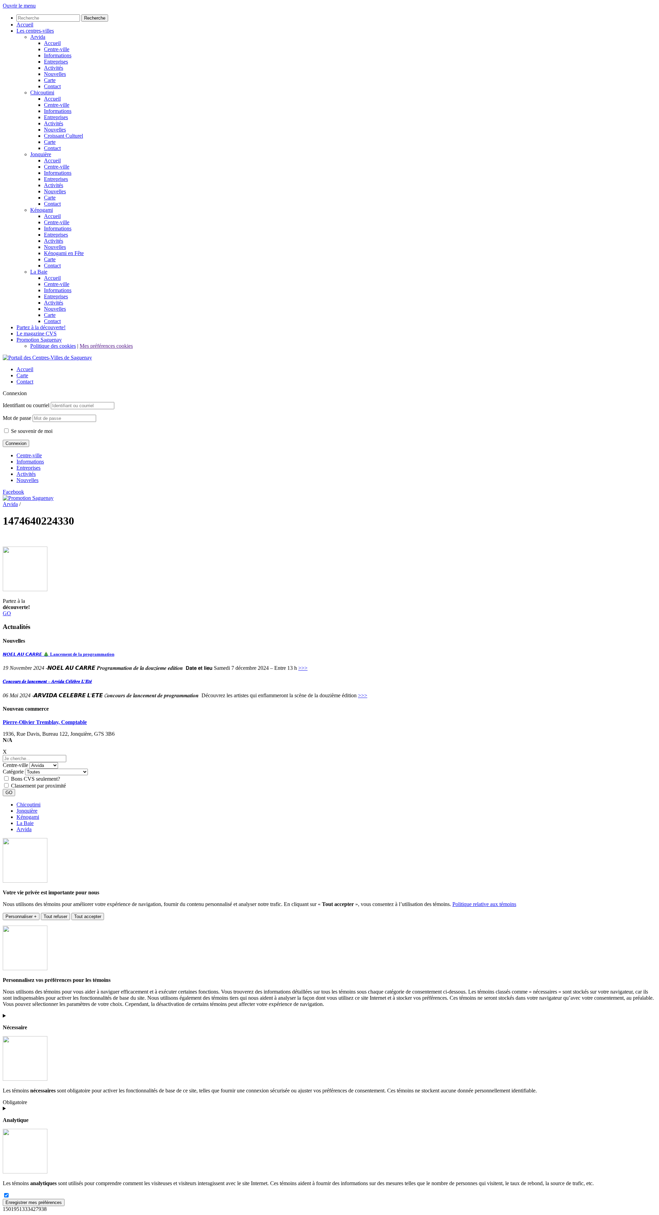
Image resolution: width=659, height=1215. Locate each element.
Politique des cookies (53, 346)
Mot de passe (17, 418)
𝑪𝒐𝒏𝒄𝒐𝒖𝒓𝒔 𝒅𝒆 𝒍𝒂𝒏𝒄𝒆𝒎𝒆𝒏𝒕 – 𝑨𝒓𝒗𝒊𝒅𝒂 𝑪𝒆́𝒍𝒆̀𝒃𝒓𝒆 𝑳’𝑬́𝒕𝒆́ (47, 681)
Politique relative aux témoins (484, 904)
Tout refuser (55, 916)
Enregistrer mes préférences (33, 1202)
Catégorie (13, 772)
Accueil (24, 369)
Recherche (94, 18)
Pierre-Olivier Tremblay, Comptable (45, 722)
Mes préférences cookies (106, 346)
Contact (24, 382)
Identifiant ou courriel (26, 405)
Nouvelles (27, 480)
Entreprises (28, 468)
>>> (303, 668)
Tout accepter (87, 916)
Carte (22, 375)
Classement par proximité (38, 786)
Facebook (13, 492)
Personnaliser (21, 916)
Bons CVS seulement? (35, 779)
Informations (30, 462)
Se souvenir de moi (31, 431)
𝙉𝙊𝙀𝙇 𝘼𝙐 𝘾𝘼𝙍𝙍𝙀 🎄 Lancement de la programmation (58, 654)
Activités (26, 474)
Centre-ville (29, 455)
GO (7, 613)
